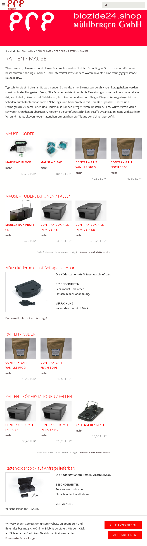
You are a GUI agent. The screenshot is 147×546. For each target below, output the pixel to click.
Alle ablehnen (124, 535)
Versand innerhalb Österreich (95, 252)
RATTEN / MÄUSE (78, 51)
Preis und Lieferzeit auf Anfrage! (26, 318)
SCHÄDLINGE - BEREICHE (50, 51)
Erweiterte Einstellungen (21, 538)
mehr (8, 168)
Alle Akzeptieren (123, 525)
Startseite (27, 51)
